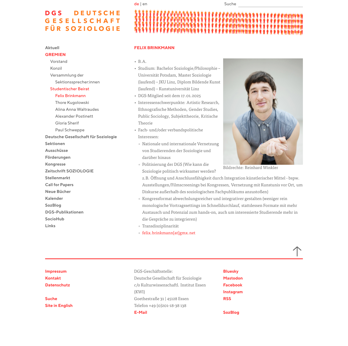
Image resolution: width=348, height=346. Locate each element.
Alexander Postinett (76, 116)
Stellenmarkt (60, 178)
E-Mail (140, 313)
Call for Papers (62, 185)
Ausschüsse (59, 151)
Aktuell (54, 48)
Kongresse (58, 164)
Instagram (233, 292)
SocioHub (57, 219)
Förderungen (60, 157)
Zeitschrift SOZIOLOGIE (72, 171)
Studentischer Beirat (72, 89)
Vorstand (61, 62)
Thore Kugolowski (74, 103)
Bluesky (230, 271)
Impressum (56, 271)
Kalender (56, 199)
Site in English (59, 306)
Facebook (232, 285)
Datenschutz (57, 285)
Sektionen (57, 144)
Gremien (58, 55)
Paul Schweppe (72, 130)
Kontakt (53, 278)
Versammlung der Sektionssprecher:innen (77, 78)
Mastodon (233, 278)
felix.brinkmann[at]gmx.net (168, 233)
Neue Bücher (60, 192)
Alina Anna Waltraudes (79, 110)
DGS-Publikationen (67, 212)
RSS (227, 299)
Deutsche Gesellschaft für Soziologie (83, 137)
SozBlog (55, 205)
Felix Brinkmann (73, 96)
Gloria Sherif (69, 123)
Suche (51, 299)
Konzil (58, 68)
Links (52, 226)
